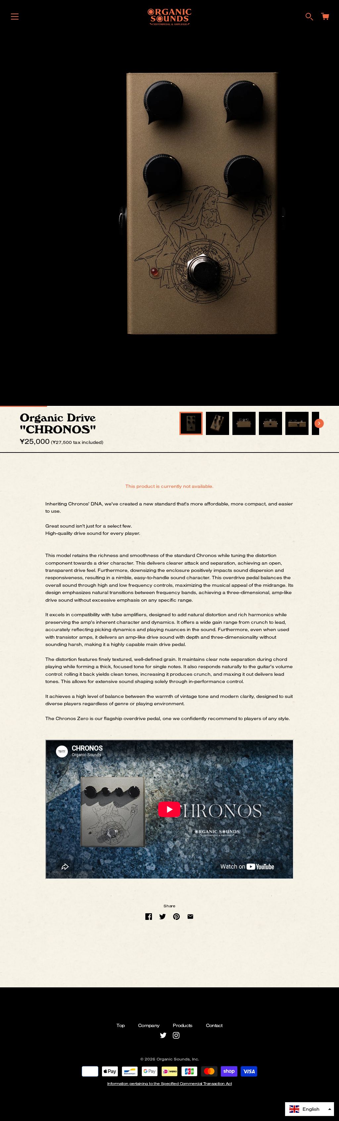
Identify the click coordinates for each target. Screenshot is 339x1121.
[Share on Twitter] (162, 916)
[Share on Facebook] (148, 916)
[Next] (319, 423)
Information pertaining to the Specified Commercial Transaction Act (169, 1083)
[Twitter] (163, 1035)
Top (120, 1025)
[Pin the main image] (176, 916)
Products (182, 1025)
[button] (309, 1109)
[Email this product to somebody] (190, 916)
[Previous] (179, 423)
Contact (214, 1025)
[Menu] (15, 18)
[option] (191, 423)
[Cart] (325, 17)
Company (148, 1025)
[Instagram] (176, 1035)
